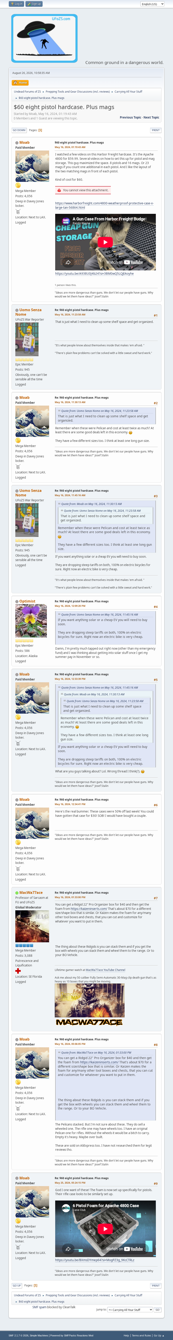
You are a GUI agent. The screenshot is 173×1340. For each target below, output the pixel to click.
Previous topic (130, 117)
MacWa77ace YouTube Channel (105, 970)
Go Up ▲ (159, 1335)
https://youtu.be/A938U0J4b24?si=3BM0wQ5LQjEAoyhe (94, 274)
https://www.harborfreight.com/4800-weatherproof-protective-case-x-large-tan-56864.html (104, 205)
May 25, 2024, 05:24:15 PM (70, 1182)
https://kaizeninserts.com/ (89, 909)
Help (126, 1335)
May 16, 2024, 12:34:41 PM (70, 804)
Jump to (101, 1309)
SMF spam (39, 1307)
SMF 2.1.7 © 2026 (18, 1335)
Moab (24, 142)
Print (155, 130)
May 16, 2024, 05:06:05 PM (70, 1044)
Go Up (17, 1285)
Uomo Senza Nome (28, 312)
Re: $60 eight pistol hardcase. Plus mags (82, 310)
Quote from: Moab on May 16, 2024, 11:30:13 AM (91, 504)
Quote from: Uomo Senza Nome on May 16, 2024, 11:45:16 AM (99, 614)
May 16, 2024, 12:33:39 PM (70, 678)
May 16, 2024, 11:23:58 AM (70, 314)
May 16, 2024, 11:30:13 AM (70, 402)
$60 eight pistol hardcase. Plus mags (79, 142)
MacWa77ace (31, 892)
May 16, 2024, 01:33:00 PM (70, 897)
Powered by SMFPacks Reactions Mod (71, 1335)
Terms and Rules (141, 1335)
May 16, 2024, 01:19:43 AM (70, 147)
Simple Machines (39, 1335)
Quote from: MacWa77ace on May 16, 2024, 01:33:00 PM (96, 1053)
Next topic (151, 117)
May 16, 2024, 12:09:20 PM (70, 605)
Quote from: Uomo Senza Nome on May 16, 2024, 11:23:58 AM (99, 411)
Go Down (19, 130)
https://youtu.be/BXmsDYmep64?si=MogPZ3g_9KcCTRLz (94, 1260)
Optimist (27, 601)
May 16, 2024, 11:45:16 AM (70, 495)
